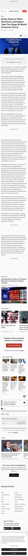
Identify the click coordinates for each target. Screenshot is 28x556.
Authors (3, 506)
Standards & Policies (19, 508)
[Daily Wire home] (14, 11)
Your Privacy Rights (19, 499)
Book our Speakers (5, 508)
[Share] (25, 35)
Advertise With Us (5, 504)
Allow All (14, 553)
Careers (16, 492)
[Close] (26, 534)
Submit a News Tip (19, 511)
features (3, 237)
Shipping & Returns (19, 506)
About (2, 501)
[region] (14, 544)
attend (15, 166)
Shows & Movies (5, 494)
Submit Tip (14, 475)
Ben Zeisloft (4, 30)
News (2, 492)
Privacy (3, 513)
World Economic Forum (16, 71)
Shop (2, 497)
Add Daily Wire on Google (15, 62)
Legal (16, 501)
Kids (2, 499)
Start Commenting (14, 345)
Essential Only (14, 549)
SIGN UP (24, 11)
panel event (20, 76)
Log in (22, 350)
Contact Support (18, 494)
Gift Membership (18, 497)
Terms (2, 511)
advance (17, 251)
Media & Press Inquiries (20, 504)
